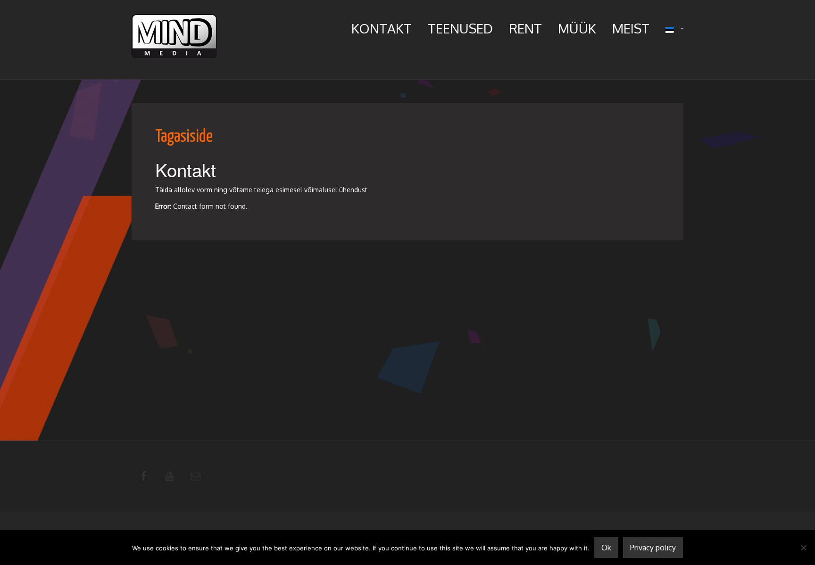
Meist (630, 28)
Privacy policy (653, 547)
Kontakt (381, 28)
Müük (577, 28)
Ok (606, 547)
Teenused (460, 28)
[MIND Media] (174, 38)
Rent (525, 28)
